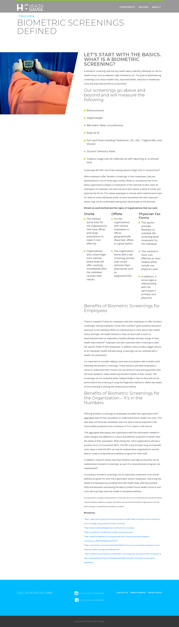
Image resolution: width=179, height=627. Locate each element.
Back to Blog (27, 16)
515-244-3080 (43, 592)
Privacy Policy (155, 593)
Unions (144, 7)
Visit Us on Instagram (91, 593)
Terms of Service (138, 593)
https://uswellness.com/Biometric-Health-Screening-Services (109, 532)
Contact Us (122, 593)
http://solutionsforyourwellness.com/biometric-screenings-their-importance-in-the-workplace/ (122, 554)
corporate (127, 7)
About (156, 7)
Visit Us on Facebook (91, 600)
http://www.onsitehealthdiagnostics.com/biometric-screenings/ (110, 528)
